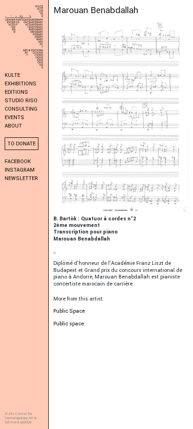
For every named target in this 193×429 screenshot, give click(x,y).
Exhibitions (21, 83)
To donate (21, 143)
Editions (16, 92)
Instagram (20, 169)
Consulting (21, 109)
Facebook (18, 161)
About (13, 125)
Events (14, 117)
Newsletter (21, 178)
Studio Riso (21, 100)
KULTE (12, 75)
